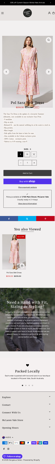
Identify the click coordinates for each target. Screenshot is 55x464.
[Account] (49, 13)
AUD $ (8, 437)
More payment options (27, 187)
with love (26, 376)
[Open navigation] (10, 13)
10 (27, 154)
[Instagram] (8, 449)
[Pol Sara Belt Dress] (14, 252)
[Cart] (53, 13)
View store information (27, 204)
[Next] (50, 2)
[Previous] (4, 2)
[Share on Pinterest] (45, 218)
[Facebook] (3, 449)
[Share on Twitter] (27, 218)
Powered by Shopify (31, 460)
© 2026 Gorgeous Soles (12, 460)
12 (34, 154)
